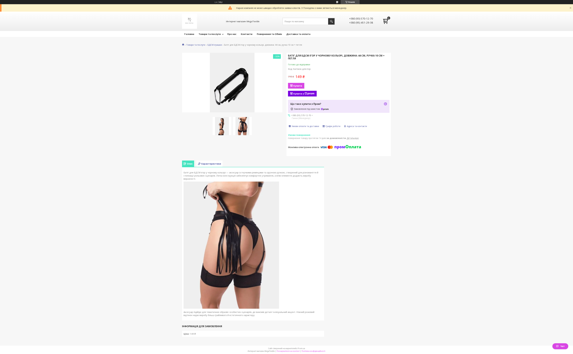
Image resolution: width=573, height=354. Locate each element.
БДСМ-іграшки (214, 45)
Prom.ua (301, 348)
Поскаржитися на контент (288, 351)
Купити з (298, 93)
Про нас (231, 33)
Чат (562, 346)
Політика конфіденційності (313, 351)
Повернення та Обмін (269, 33)
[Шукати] (331, 21)
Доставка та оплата (298, 33)
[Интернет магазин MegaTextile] (189, 21)
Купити (297, 85)
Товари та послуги (210, 33)
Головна (189, 33)
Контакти (246, 33)
